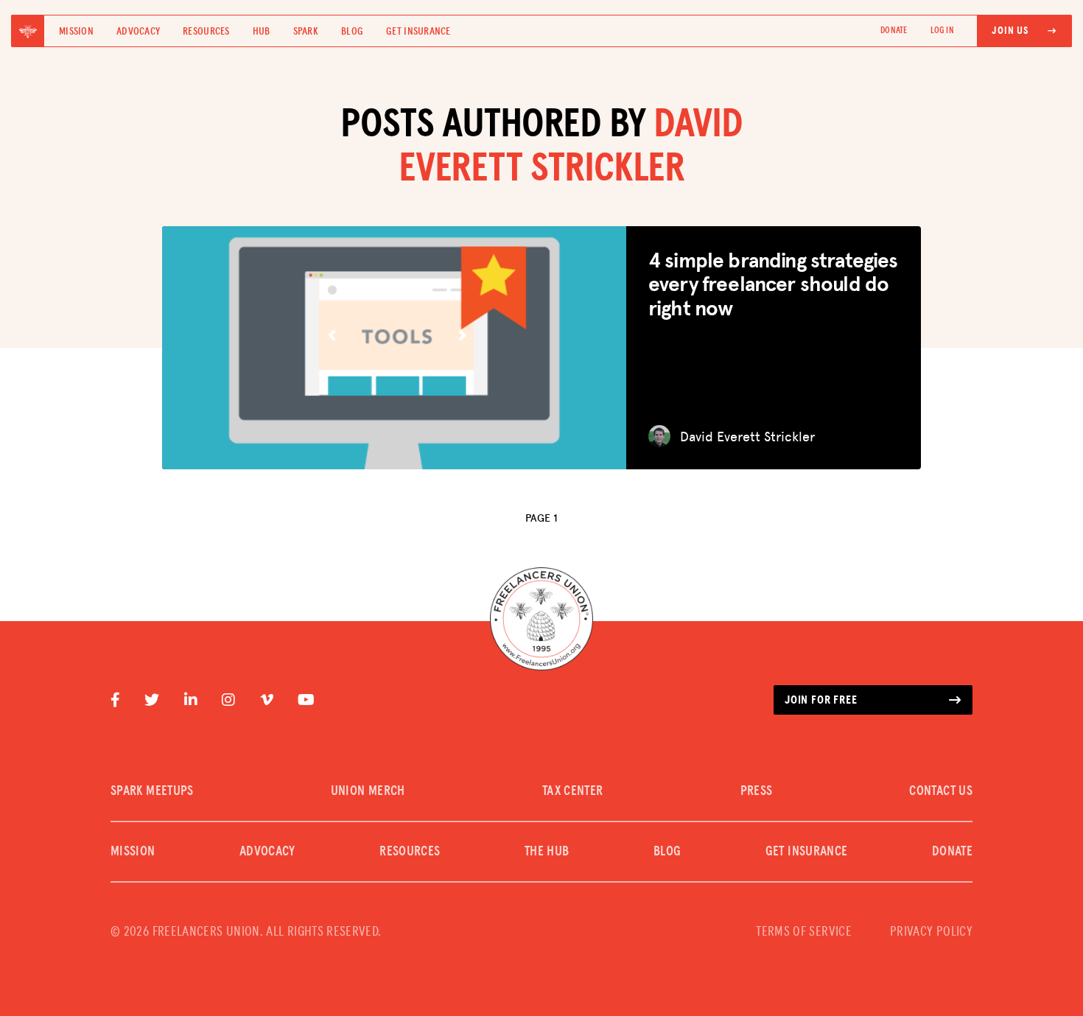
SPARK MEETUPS (152, 791)
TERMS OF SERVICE (804, 932)
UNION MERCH (368, 791)
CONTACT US (940, 791)
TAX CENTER (572, 791)
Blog (352, 32)
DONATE (893, 31)
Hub (261, 32)
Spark (305, 32)
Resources (206, 32)
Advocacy (138, 32)
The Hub (547, 851)
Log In (942, 31)
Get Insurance (418, 32)
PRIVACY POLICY (931, 932)
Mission (76, 32)
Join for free (821, 700)
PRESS (756, 791)
